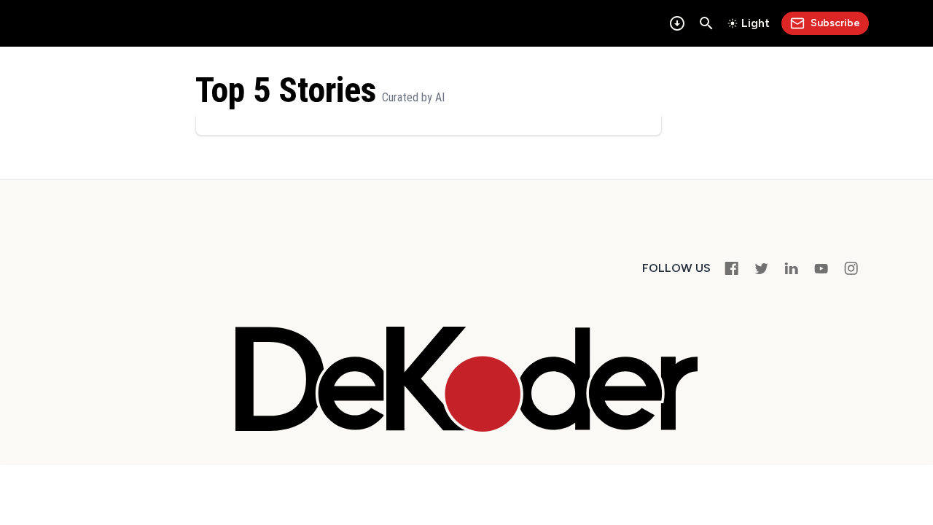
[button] (706, 23)
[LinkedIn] (791, 268)
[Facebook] (731, 268)
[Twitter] (761, 268)
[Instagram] (851, 268)
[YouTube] (821, 268)
